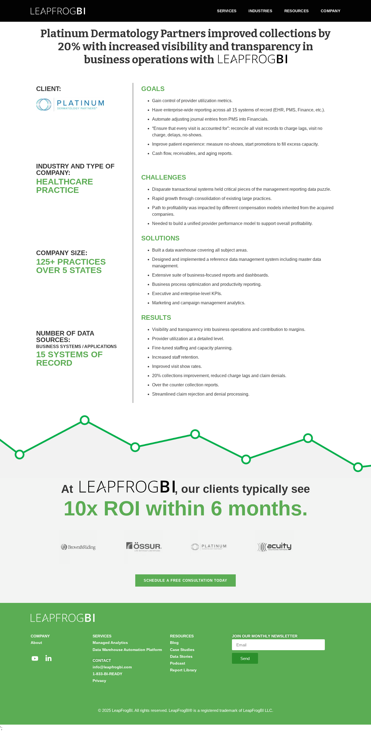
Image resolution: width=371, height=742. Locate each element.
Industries (260, 11)
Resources (296, 11)
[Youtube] (35, 658)
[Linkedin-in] (48, 658)
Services (226, 11)
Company (330, 11)
